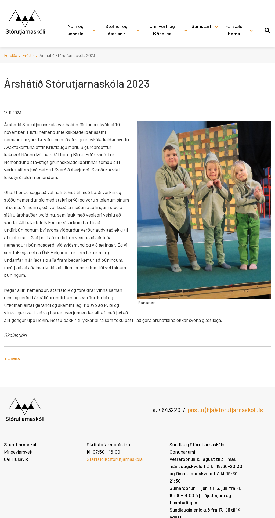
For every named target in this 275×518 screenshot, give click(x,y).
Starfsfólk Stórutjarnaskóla (115, 459)
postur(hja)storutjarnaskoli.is (225, 409)
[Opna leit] (267, 29)
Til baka (12, 358)
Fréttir (28, 55)
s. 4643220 (166, 409)
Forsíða (10, 55)
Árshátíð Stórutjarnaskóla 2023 (67, 55)
